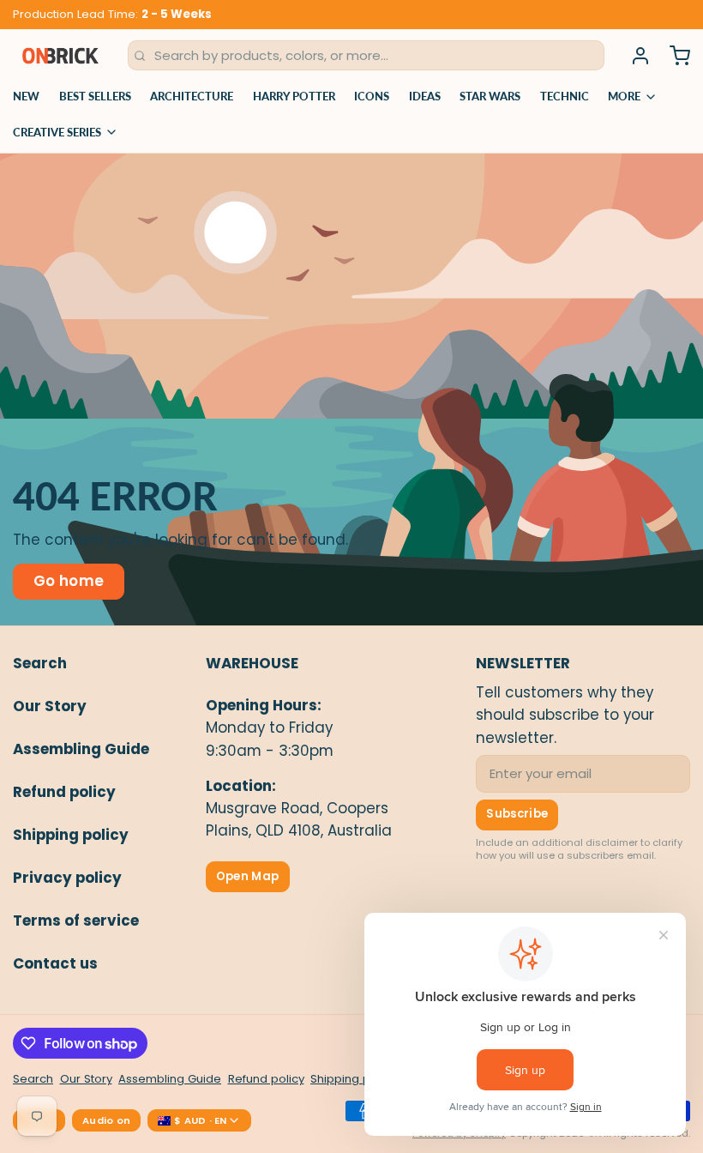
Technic (564, 96)
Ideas (425, 96)
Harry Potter (294, 96)
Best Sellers (95, 96)
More (624, 96)
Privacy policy (67, 877)
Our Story (50, 706)
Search (40, 663)
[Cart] (673, 55)
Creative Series (57, 132)
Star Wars (490, 96)
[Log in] (634, 55)
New (26, 96)
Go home (69, 580)
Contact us (55, 963)
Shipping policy (71, 834)
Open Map (247, 876)
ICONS (371, 96)
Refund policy (64, 792)
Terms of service (76, 920)
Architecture (191, 96)
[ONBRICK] (60, 55)
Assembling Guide (81, 749)
